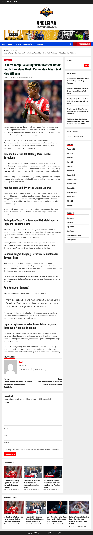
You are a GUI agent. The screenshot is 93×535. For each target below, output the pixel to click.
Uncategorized (71, 239)
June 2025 (70, 205)
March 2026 (70, 171)
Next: (50, 381)
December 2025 (71, 179)
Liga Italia (70, 222)
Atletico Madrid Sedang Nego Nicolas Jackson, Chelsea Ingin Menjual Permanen (11, 484)
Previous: (18, 383)
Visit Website (25, 369)
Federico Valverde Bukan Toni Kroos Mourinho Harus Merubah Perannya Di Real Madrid (78, 111)
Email (6, 435)
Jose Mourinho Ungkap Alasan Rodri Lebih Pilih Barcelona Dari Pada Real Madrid (52, 484)
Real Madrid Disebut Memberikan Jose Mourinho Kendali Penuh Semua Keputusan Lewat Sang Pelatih (78, 121)
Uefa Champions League (74, 235)
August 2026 (71, 149)
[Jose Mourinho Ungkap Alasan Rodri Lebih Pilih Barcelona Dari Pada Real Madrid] (53, 472)
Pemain (18, 44)
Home (3, 44)
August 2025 (71, 197)
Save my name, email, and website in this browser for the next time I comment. (32, 450)
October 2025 (71, 188)
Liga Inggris (70, 218)
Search (69, 60)
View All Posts (39, 369)
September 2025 (72, 192)
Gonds (6, 490)
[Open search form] (70, 44)
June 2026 (70, 158)
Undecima (46, 22)
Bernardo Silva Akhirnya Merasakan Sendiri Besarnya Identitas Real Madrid (32, 484)
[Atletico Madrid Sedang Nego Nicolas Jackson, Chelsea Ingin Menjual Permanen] (13, 472)
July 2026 (70, 153)
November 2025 (71, 184)
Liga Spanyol (8, 60)
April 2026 (70, 166)
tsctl (6, 77)
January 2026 (71, 175)
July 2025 (70, 201)
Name (6, 428)
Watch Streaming (84, 44)
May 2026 (70, 162)
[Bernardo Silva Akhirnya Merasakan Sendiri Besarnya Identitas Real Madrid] (33, 472)
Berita (10, 44)
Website (6, 443)
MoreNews (53, 533)
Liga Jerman (70, 227)
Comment (8, 402)
